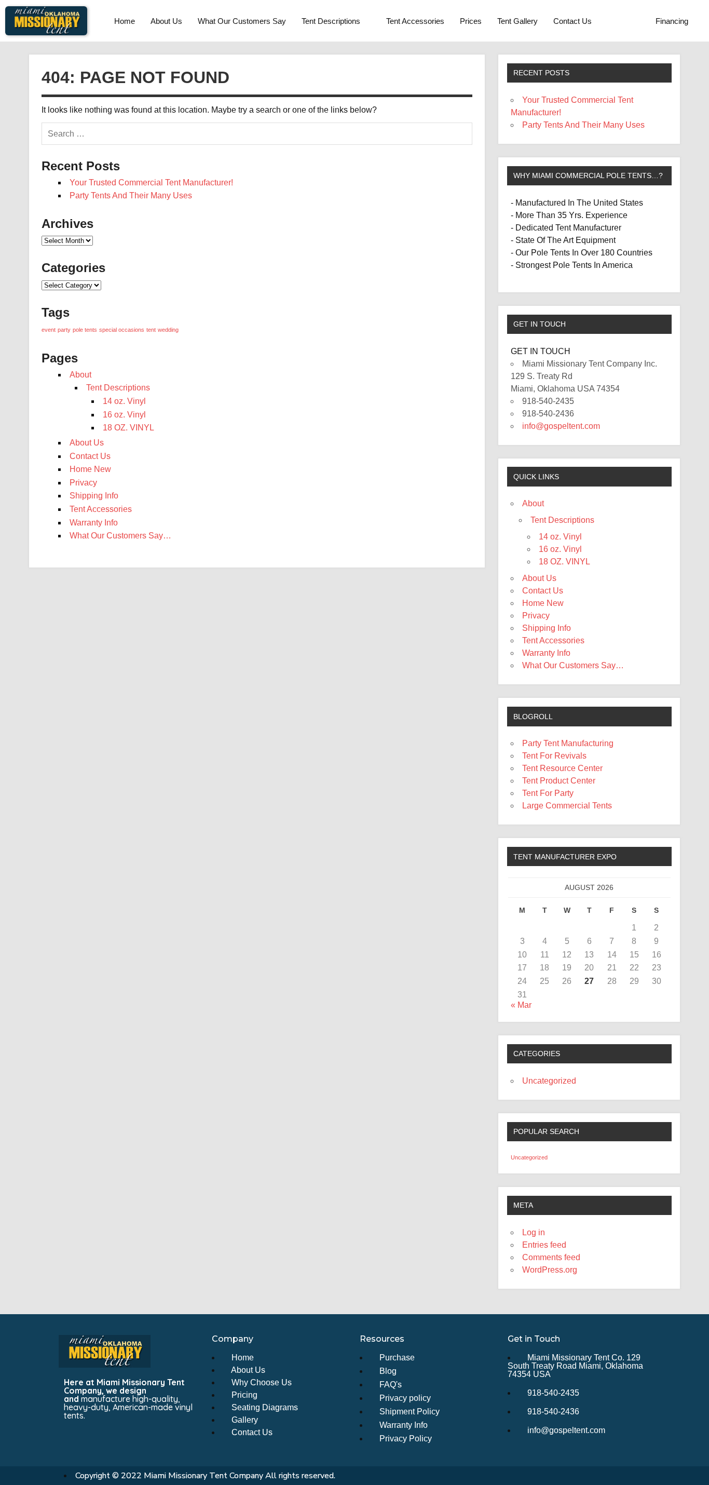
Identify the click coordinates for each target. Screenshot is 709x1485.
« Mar (521, 1005)
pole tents (85, 330)
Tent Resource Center (562, 768)
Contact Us (572, 21)
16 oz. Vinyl (124, 414)
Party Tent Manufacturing (567, 743)
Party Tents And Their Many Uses (131, 195)
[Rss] (110, 1438)
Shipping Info (94, 495)
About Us (166, 21)
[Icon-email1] (91, 1438)
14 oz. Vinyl (124, 401)
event (49, 330)
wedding (168, 330)
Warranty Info (94, 522)
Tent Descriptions (331, 21)
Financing (672, 21)
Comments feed (551, 1257)
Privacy (83, 482)
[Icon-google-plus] (129, 1438)
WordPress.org (549, 1269)
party (64, 330)
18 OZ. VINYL (128, 427)
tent (151, 330)
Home (124, 21)
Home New (90, 469)
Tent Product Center (558, 780)
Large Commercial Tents (567, 805)
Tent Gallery (517, 21)
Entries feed (544, 1244)
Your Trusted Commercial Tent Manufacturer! (151, 182)
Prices (471, 21)
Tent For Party (548, 793)
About (80, 374)
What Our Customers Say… (120, 535)
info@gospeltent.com (561, 426)
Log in (533, 1232)
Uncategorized (549, 1080)
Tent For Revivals (554, 755)
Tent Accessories (415, 21)
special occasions (121, 330)
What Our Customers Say (242, 21)
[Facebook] (71, 1438)
